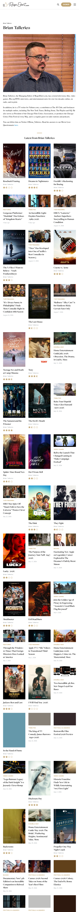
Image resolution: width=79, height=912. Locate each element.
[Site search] (58, 5)
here (16, 125)
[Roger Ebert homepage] (16, 4)
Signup (66, 4)
